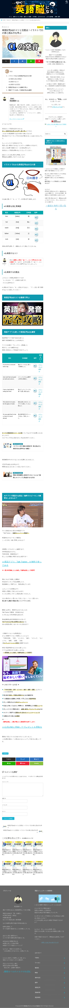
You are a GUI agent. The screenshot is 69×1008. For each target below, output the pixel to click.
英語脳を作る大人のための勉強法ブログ (33, 1006)
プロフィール (57, 107)
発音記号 (6, 753)
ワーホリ (37, 962)
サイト (4, 811)
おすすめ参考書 (50, 16)
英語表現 (37, 997)
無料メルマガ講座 (27, 16)
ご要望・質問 (57, 16)
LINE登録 (35, 16)
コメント (5, 781)
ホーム (10, 16)
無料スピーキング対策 (17, 16)
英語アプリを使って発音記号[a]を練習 (19, 90)
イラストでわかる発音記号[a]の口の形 (19, 76)
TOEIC (37, 957)
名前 (4, 798)
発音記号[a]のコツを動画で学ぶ (17, 87)
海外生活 (37, 977)
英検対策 (37, 992)
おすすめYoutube (41, 16)
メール (4, 805)
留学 (36, 982)
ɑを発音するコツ (14, 81)
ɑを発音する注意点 (14, 84)
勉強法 (37, 967)
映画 (36, 972)
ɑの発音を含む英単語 (15, 79)
